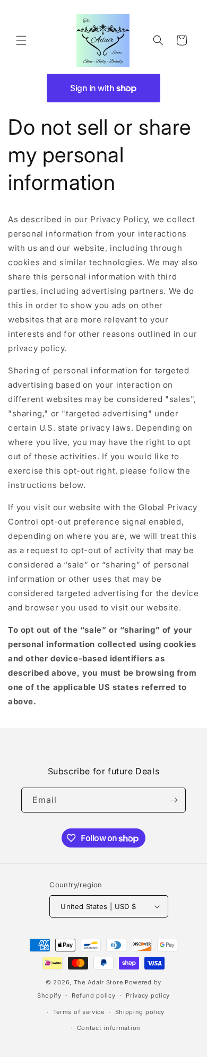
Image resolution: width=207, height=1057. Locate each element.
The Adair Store (98, 982)
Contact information (109, 1028)
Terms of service (79, 1012)
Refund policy (93, 995)
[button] (21, 40)
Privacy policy (148, 995)
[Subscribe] (173, 800)
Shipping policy (140, 1012)
